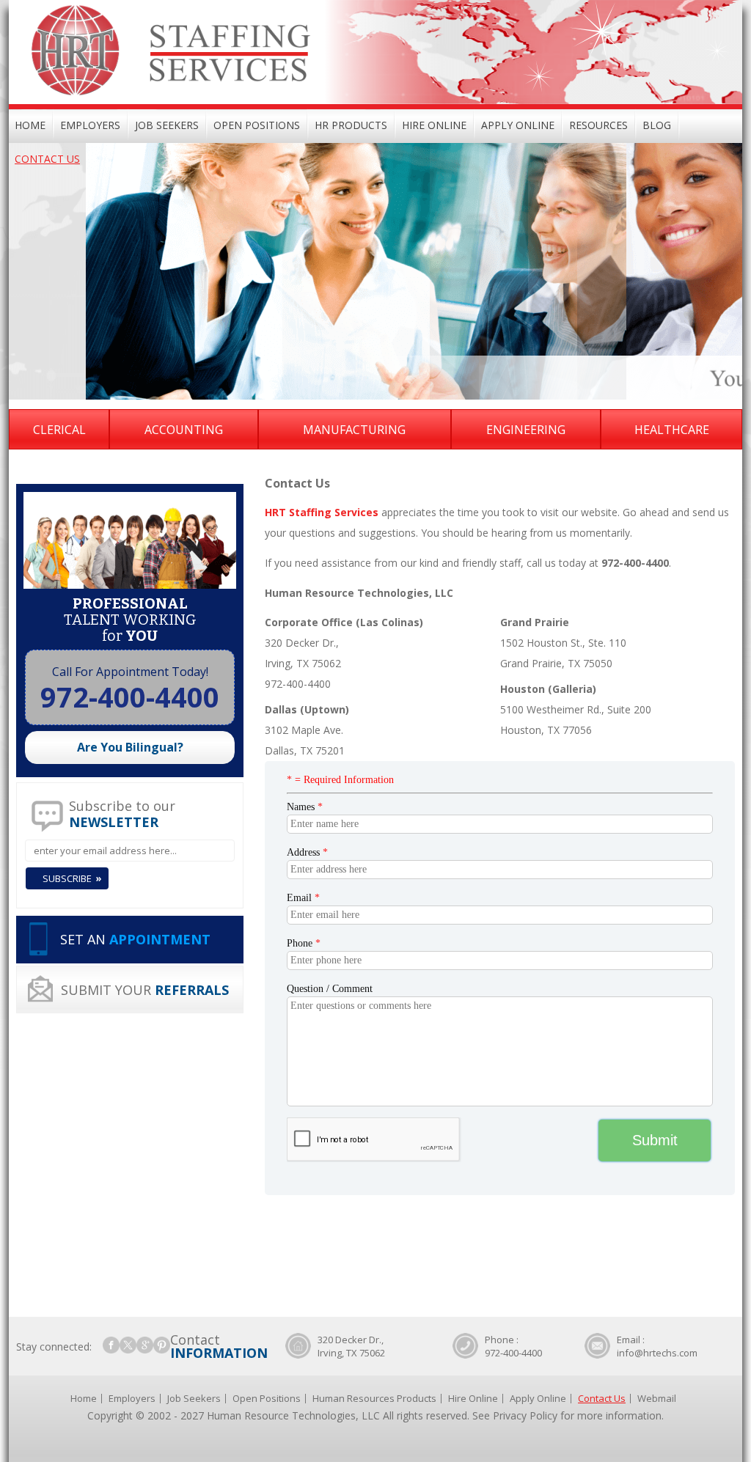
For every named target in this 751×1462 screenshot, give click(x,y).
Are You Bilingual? (130, 747)
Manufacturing (354, 430)
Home (30, 125)
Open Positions (256, 125)
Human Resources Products (374, 1398)
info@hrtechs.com (657, 1352)
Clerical (59, 430)
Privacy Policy (525, 1415)
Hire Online (434, 125)
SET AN (135, 939)
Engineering (525, 430)
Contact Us (47, 159)
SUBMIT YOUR (145, 990)
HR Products (351, 125)
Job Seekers (167, 125)
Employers (90, 125)
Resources (598, 125)
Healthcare (671, 430)
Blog (656, 125)
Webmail (656, 1398)
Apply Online (517, 125)
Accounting (183, 430)
